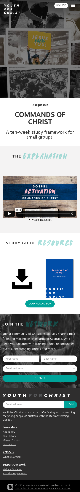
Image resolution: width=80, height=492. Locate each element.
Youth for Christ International (31, 489)
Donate (61, 5)
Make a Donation (12, 469)
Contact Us (9, 444)
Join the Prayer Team (15, 473)
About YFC (9, 432)
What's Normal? (12, 457)
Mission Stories (11, 440)
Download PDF (40, 303)
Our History (9, 436)
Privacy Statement (60, 489)
